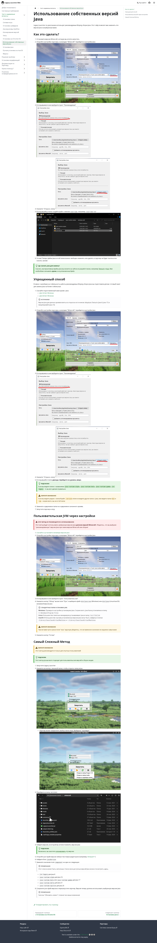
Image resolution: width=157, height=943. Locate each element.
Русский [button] (142, 3)
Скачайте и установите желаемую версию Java (53, 533)
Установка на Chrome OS (12, 39)
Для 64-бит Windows (46, 296)
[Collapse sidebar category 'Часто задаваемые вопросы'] (24, 15)
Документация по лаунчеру (8, 64)
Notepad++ (91, 857)
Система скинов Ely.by (107, 928)
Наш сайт (23, 928)
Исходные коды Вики (27, 931)
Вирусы (5, 54)
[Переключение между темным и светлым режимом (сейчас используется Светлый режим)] (154, 2)
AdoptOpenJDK (43, 305)
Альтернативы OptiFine (11, 29)
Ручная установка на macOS (13, 50)
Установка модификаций (11, 60)
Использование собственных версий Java (13, 43)
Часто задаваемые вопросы (8, 15)
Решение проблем (8, 57)
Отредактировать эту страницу (47, 905)
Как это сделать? (129, 9)
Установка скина (9, 19)
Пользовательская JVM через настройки (136, 14)
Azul (107, 269)
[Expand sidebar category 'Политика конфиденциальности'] (24, 72)
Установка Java (8, 47)
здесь (106, 869)
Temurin (101, 269)
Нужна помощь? (8, 69)
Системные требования (10, 11)
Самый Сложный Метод (132, 17)
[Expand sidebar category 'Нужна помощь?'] (24, 68)
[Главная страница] (35, 8)
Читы (5, 36)
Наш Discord (64, 931)
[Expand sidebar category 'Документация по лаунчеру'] (24, 64)
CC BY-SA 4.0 (84, 935)
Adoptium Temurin (91, 302)
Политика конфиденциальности (9, 73)
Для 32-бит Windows (46, 293)
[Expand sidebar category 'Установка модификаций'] (24, 60)
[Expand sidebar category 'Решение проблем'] (24, 57)
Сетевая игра (7, 22)
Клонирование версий (11, 32)
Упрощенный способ (131, 12)
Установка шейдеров (10, 26)
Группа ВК (63, 928)
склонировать (61, 851)
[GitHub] (149, 2)
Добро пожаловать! (9, 8)
